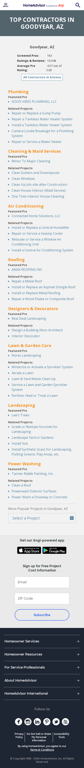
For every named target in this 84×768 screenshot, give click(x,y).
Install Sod (20, 443)
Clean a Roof (21, 485)
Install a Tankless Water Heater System (42, 125)
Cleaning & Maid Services (34, 151)
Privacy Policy (19, 735)
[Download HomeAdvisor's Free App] (29, 551)
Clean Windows (23, 178)
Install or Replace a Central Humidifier (40, 227)
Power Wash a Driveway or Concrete (39, 497)
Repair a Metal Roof (27, 281)
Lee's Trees (20, 415)
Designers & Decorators (33, 308)
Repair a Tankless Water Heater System (42, 119)
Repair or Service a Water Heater (37, 141)
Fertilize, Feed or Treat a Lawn (35, 395)
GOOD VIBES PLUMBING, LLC (34, 101)
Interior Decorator (26, 336)
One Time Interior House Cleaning (38, 196)
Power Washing (24, 463)
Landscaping (21, 405)
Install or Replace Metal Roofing (36, 293)
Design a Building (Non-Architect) (37, 330)
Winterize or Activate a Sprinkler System (42, 367)
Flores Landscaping (26, 355)
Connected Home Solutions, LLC (36, 216)
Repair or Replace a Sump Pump (36, 113)
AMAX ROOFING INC (27, 269)
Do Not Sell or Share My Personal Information (39, 737)
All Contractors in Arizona (42, 77)
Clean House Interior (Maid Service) (39, 190)
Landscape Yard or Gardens (33, 437)
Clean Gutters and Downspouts (36, 172)
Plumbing (18, 91)
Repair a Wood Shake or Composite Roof (43, 299)
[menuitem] (5, 5)
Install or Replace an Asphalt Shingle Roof (43, 287)
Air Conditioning (26, 206)
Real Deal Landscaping (29, 318)
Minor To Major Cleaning (31, 161)
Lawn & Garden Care (29, 345)
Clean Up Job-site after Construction (39, 184)
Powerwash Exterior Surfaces (34, 491)
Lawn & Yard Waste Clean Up (34, 379)
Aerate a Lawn (22, 373)
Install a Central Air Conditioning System (42, 250)
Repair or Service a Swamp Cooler (37, 233)
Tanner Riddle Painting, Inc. (32, 473)
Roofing (16, 259)
